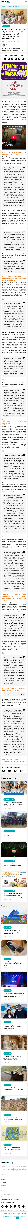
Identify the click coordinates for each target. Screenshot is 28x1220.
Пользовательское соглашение (10, 1197)
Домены (3, 1185)
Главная (3, 6)
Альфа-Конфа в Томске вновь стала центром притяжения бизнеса (14, 864)
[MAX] (23, 59)
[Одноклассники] (16, 59)
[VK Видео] (9, 59)
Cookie (10, 1213)
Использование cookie (7, 1202)
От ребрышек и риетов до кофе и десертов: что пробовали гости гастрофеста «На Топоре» (13, 1058)
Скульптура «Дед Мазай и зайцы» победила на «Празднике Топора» (13, 1088)
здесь (22, 761)
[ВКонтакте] (5, 59)
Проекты (3, 1182)
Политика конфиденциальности (10, 1199)
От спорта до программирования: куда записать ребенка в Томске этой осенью (13, 804)
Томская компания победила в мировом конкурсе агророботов (13, 1118)
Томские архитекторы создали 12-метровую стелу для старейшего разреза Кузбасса (13, 932)
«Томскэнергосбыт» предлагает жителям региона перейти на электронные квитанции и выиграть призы (14, 895)
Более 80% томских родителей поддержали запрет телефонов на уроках (13, 963)
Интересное (16, 6)
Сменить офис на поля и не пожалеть (11, 834)
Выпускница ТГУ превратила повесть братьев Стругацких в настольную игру (12, 1149)
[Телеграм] (12, 59)
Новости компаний (9, 799)
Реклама (3, 1191)
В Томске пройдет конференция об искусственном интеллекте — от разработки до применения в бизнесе (14, 995)
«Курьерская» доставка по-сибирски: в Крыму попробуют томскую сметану (12, 1026)
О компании (4, 1188)
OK (18, 1218)
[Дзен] (19, 59)
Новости (9, 6)
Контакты (3, 1179)
